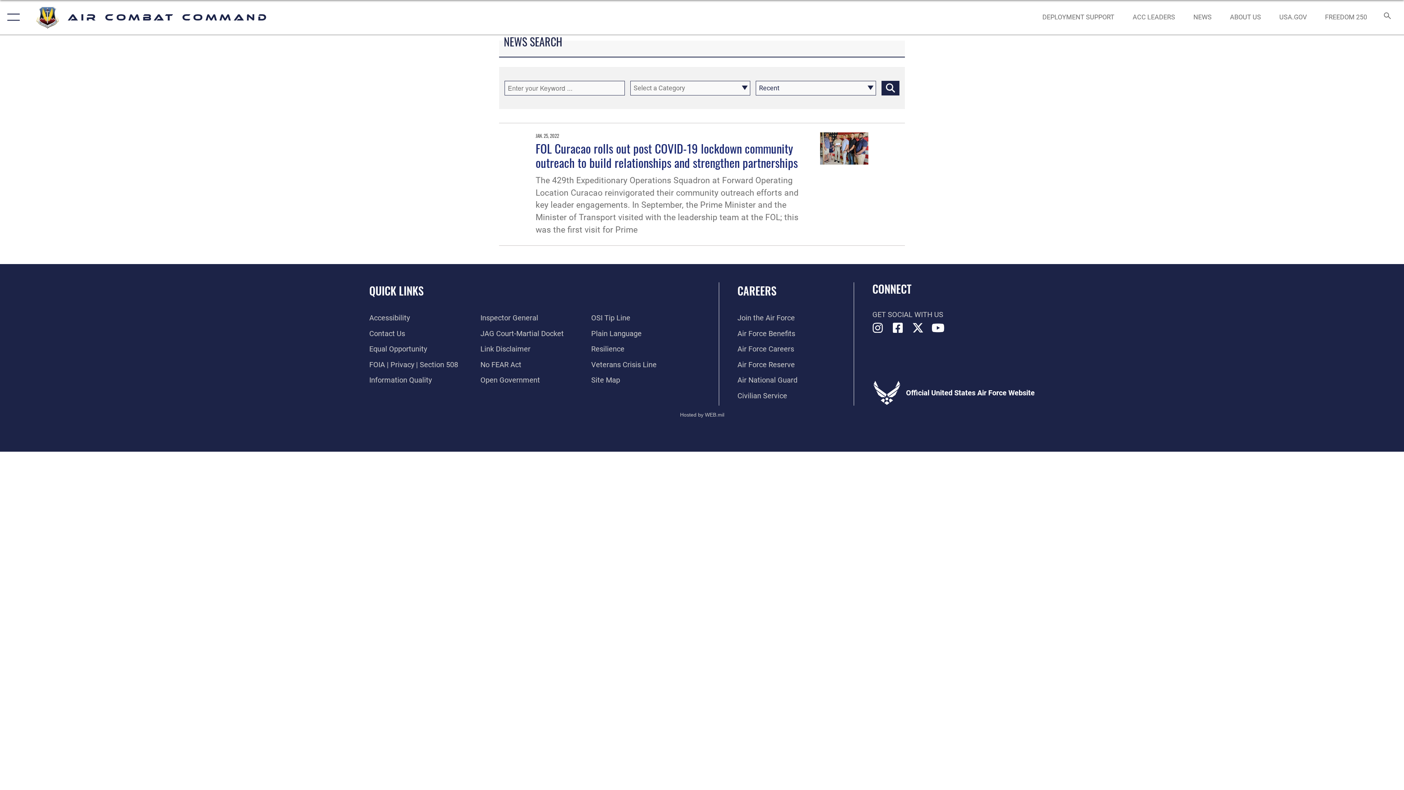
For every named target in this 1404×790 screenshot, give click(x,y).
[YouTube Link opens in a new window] (938, 328)
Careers (757, 290)
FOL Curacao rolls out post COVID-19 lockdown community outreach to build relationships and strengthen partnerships (667, 155)
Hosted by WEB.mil (702, 415)
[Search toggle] (1386, 17)
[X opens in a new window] (918, 328)
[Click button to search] (890, 88)
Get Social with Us (907, 314)
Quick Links (396, 290)
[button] (12, 17)
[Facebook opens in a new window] (897, 328)
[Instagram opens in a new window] (877, 328)
